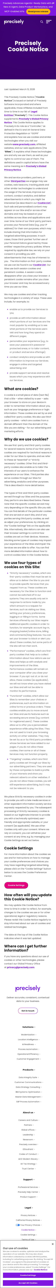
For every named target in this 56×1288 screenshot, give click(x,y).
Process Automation (28, 1049)
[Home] (14, 21)
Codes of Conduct (28, 1154)
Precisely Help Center (28, 1192)
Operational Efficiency (28, 1054)
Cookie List (44, 203)
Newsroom (28, 1139)
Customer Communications (28, 1082)
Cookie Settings (16, 885)
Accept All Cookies (28, 1283)
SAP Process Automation (28, 1101)
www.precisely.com (24, 144)
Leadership (28, 1134)
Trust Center (28, 1168)
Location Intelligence (28, 1039)
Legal (28, 1207)
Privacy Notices (28, 1215)
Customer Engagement (28, 1059)
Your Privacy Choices (30, 1225)
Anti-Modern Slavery (28, 1159)
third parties (18, 181)
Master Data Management (28, 1096)
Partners (28, 1125)
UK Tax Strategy (28, 1163)
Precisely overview (28, 1144)
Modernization (28, 1034)
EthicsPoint (28, 1149)
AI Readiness (28, 1044)
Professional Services (28, 1187)
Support (28, 1179)
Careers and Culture (28, 1120)
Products (28, 1069)
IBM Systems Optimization (28, 1092)
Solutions (27, 1027)
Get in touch (27, 1010)
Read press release (38, 11)
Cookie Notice (28, 1230)
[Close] (53, 1244)
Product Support (28, 1197)
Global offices (28, 1129)
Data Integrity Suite (28, 1077)
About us (28, 1112)
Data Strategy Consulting (28, 1087)
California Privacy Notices (28, 1220)
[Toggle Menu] (48, 21)
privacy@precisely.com (20, 967)
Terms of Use (28, 1239)
